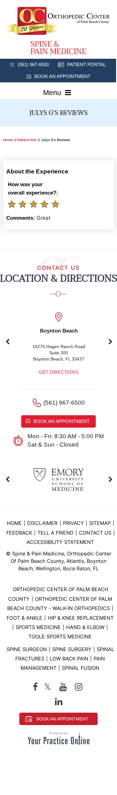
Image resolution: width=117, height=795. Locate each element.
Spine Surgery (71, 649)
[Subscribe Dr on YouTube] (63, 687)
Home (8, 140)
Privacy (73, 523)
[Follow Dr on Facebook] (35, 687)
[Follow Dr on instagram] (78, 687)
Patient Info (27, 140)
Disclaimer (43, 523)
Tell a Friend (55, 533)
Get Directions (59, 372)
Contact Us (95, 533)
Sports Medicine (38, 627)
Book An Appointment (62, 718)
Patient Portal (86, 64)
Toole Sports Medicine (60, 636)
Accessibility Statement (60, 542)
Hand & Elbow (85, 627)
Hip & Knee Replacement (81, 618)
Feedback (19, 533)
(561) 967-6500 (33, 64)
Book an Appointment (62, 76)
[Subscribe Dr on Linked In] (58, 701)
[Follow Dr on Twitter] (48, 687)
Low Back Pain (69, 658)
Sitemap (100, 523)
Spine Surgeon (27, 649)
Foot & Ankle (24, 618)
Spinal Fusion (80, 668)
